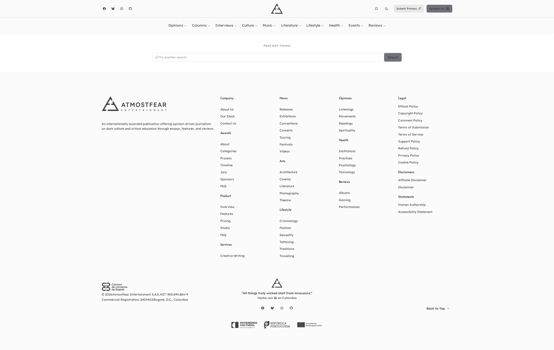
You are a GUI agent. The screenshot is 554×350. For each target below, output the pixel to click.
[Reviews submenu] (384, 25)
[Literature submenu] (299, 25)
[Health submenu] (342, 25)
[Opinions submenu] (185, 25)
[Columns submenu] (209, 25)
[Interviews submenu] (235, 25)
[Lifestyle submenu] (322, 25)
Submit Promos (406, 8)
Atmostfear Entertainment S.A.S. (136, 294)
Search (393, 57)
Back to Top (436, 308)
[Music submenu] (274, 25)
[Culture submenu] (256, 25)
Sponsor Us (436, 8)
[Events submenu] (362, 25)
